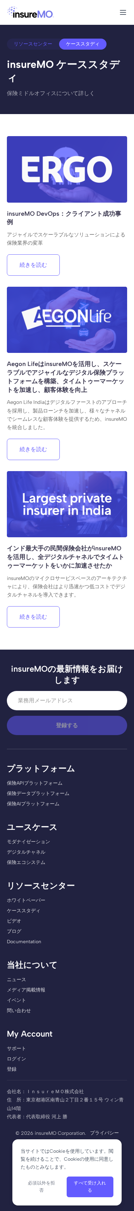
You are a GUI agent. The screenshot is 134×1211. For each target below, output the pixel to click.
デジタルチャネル (26, 852)
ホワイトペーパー (26, 900)
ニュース (16, 980)
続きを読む (33, 265)
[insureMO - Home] (31, 12)
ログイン (16, 1059)
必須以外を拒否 (41, 1186)
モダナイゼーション (28, 842)
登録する (67, 725)
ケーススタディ (24, 911)
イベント (16, 1000)
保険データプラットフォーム (38, 793)
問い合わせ (19, 1011)
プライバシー (104, 1133)
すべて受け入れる (90, 1186)
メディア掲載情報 (26, 990)
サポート (16, 1048)
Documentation (24, 942)
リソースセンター (33, 44)
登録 (11, 1069)
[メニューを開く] (123, 12)
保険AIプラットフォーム (33, 804)
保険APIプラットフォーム (35, 783)
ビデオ (14, 921)
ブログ (14, 931)
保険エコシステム (26, 862)
